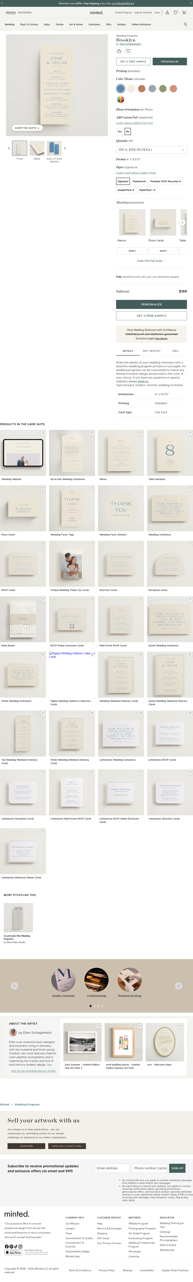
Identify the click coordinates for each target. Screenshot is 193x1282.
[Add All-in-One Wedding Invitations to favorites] (92, 433)
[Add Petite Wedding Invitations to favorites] (43, 654)
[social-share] (119, 51)
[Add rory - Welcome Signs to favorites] (181, 1026)
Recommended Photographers (168, 1238)
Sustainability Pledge (78, 1251)
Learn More (26, 1146)
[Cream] (131, 88)
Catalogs (165, 1232)
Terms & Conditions (80, 1270)
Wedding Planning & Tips (171, 1225)
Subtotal (122, 291)
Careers (70, 1228)
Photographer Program (142, 1228)
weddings (25, 12)
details (128, 350)
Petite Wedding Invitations (16, 701)
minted (11, 12)
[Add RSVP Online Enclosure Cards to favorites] (92, 599)
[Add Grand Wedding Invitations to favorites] (190, 599)
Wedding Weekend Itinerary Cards (119, 701)
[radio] (119, 131)
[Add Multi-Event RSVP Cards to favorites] (141, 599)
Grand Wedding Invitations (163, 645)
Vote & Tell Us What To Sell (67, 1146)
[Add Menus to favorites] (141, 433)
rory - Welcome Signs (159, 1064)
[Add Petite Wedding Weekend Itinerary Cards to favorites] (92, 713)
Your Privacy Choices (109, 1243)
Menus (103, 479)
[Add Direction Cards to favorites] (141, 544)
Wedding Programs (27, 1104)
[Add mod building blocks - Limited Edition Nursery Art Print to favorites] (139, 1026)
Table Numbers (157, 479)
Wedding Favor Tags (62, 534)
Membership (167, 1250)
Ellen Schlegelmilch (130, 44)
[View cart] (184, 12)
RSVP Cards (8, 590)
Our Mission (72, 1223)
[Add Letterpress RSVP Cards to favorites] (190, 713)
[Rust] (141, 88)
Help (99, 1223)
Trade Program (123, 12)
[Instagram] (20, 1246)
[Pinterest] (11, 1246)
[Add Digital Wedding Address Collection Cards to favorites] (92, 654)
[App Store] (13, 1253)
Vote (157, 12)
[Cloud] (152, 88)
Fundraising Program (141, 1238)
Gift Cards (103, 1238)
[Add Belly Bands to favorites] (43, 599)
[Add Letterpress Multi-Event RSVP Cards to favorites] (92, 772)
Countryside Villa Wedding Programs (17, 937)
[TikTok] (16, 1246)
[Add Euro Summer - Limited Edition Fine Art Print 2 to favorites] (98, 1026)
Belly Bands (8, 645)
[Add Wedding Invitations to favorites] (190, 488)
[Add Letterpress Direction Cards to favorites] (190, 772)
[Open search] (185, 24)
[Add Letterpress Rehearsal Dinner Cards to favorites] (43, 831)
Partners (135, 1217)
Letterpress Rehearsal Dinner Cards (21, 877)
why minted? (152, 350)
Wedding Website (11, 479)
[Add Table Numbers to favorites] (190, 433)
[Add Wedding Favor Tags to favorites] (92, 488)
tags (175, 350)
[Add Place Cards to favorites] (43, 488)
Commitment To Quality (79, 1238)
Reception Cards (158, 590)
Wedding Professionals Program (142, 1244)
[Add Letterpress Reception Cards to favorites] (43, 772)
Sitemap (127, 1270)
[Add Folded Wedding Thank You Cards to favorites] (92, 544)
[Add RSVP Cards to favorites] (43, 544)
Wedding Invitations (160, 534)
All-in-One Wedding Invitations (68, 479)
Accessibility (147, 1270)
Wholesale (135, 1251)
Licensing (134, 1256)
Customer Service (109, 1217)
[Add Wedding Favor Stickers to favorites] (141, 488)
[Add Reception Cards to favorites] (190, 544)
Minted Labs (73, 1256)
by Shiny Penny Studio (14, 942)
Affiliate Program (138, 1223)
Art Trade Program (139, 1233)
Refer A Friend (168, 1245)
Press (69, 1233)
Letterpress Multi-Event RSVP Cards (71, 818)
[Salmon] (173, 88)
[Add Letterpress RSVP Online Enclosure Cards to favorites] (141, 772)
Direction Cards (108, 590)
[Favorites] (176, 12)
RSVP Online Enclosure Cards (67, 645)
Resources (167, 1217)
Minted (4, 1104)
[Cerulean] (120, 88)
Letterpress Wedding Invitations (118, 759)
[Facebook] (7, 1246)
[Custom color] (120, 99)
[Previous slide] (9, 148)
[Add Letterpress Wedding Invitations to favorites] (141, 713)
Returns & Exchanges (109, 1228)
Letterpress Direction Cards (164, 818)
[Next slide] (65, 148)
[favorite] (128, 51)
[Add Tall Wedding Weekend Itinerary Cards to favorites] (43, 713)
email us (143, 381)
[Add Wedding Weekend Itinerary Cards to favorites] (141, 654)
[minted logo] (96, 12)
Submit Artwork (143, 12)
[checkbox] (132, 250)
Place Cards (8, 534)
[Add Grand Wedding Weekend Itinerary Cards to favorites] (190, 654)
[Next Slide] (182, 222)
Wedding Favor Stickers (113, 534)
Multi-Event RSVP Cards (113, 645)
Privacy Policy (107, 1270)
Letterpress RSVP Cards (162, 759)
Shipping (102, 1233)
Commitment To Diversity (75, 1244)
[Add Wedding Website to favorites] (43, 433)
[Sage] (162, 88)
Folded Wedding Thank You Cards (70, 590)
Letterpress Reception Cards (18, 818)
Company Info (75, 1217)
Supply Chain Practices (175, 1270)
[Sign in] (167, 12)
